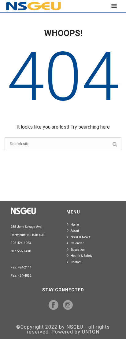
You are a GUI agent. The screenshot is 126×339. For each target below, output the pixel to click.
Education (78, 250)
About (75, 231)
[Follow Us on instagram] (68, 305)
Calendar (77, 243)
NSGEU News (80, 237)
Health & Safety (81, 256)
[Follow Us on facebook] (53, 305)
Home (75, 225)
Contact (76, 262)
